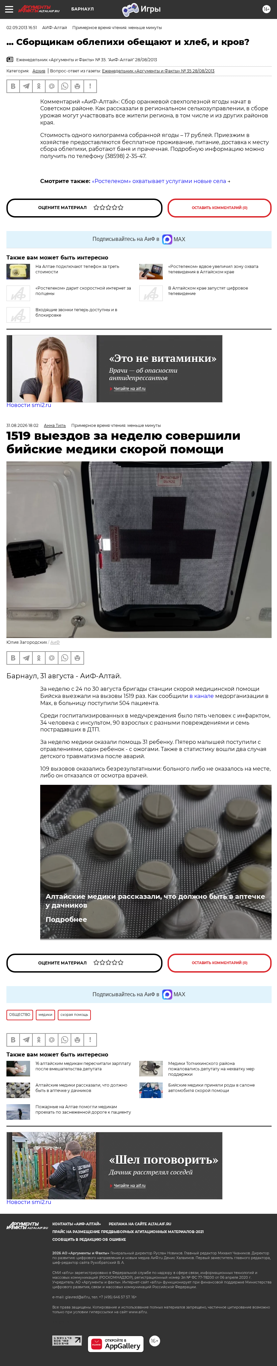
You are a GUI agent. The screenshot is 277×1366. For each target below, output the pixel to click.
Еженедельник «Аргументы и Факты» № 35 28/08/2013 (158, 70)
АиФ (55, 642)
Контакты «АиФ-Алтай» (76, 1224)
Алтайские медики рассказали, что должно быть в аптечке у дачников (155, 900)
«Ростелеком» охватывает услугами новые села (159, 181)
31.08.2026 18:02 (22, 425)
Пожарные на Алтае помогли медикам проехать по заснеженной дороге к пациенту (83, 1109)
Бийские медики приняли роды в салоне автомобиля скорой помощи (211, 1088)
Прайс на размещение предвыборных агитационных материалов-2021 (128, 1232)
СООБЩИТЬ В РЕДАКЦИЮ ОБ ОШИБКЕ (89, 1239)
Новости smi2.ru (28, 405)
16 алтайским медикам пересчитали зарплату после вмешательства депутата (83, 1066)
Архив (38, 70)
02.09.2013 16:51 (21, 27)
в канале (202, 696)
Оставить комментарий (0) (220, 208)
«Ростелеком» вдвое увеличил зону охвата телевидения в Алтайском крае (213, 269)
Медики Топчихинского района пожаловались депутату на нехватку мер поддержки (211, 1069)
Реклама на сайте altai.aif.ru (140, 1224)
